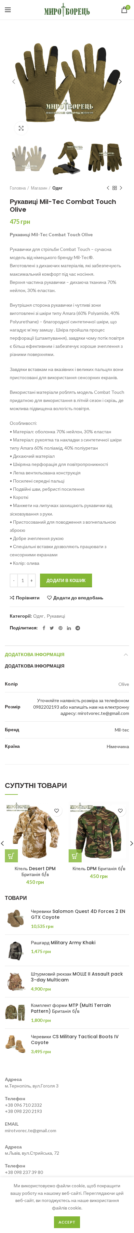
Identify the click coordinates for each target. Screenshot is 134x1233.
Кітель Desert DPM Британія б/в (35, 871)
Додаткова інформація (34, 654)
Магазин (39, 188)
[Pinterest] (60, 628)
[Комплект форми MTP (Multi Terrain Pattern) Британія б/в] (15, 1013)
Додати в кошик (66, 580)
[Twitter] (51, 628)
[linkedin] (69, 628)
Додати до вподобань (78, 597)
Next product (121, 188)
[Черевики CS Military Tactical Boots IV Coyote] (15, 1044)
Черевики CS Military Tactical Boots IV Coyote (75, 1039)
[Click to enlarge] (21, 128)
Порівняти (28, 597)
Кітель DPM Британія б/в (99, 868)
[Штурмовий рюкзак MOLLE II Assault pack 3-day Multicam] (15, 981)
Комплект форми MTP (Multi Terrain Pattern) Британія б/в (71, 1008)
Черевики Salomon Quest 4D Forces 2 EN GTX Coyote (78, 914)
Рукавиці (56, 616)
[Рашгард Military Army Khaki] (15, 950)
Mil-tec (122, 729)
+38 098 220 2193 (23, 1111)
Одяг (57, 188)
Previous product (108, 188)
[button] (11, 855)
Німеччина (118, 746)
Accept (67, 1222)
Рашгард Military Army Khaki (63, 943)
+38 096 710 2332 (23, 1105)
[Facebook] (43, 628)
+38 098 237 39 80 (24, 1172)
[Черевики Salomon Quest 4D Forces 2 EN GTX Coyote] (15, 919)
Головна (18, 188)
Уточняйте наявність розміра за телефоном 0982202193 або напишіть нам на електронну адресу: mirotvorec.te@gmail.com (81, 707)
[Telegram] (77, 628)
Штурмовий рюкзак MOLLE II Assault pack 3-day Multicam (77, 977)
